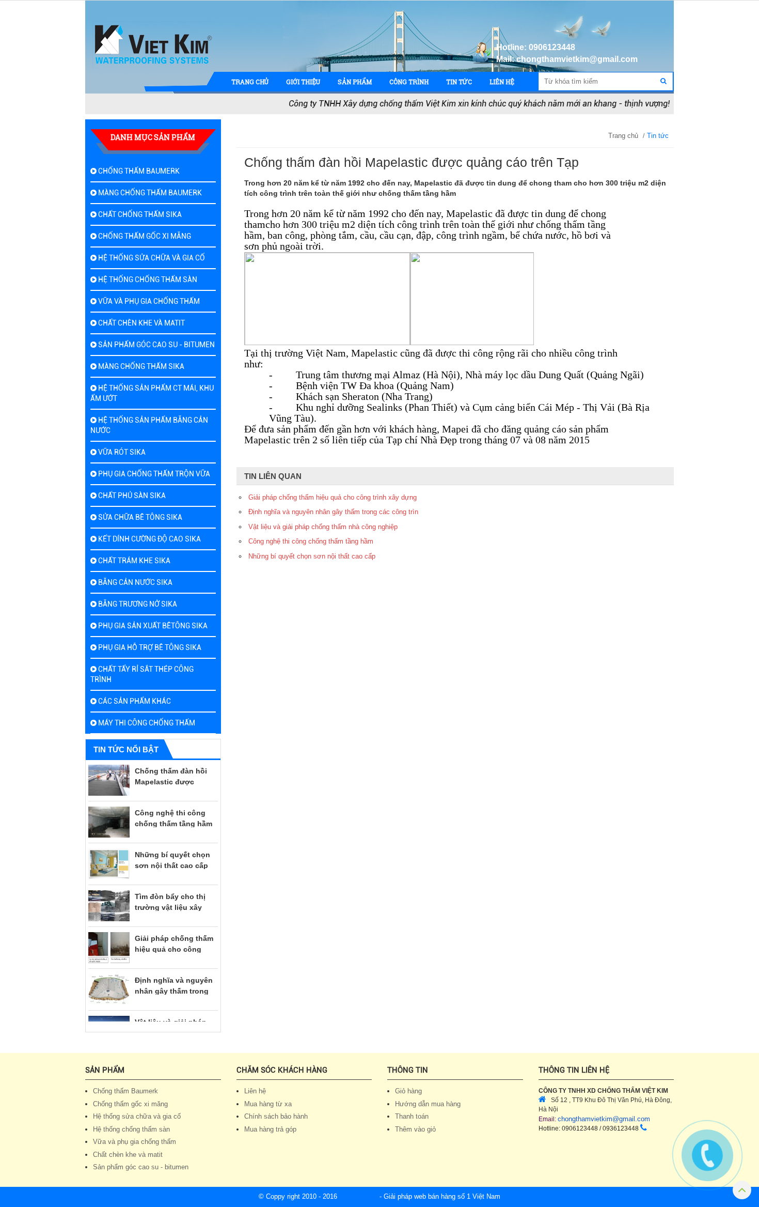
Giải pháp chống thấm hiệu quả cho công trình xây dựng (174, 937)
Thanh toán (412, 1116)
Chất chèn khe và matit (141, 323)
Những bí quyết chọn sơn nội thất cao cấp (311, 556)
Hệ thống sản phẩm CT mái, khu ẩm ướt (152, 393)
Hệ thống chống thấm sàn (147, 279)
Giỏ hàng (408, 1091)
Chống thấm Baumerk (138, 171)
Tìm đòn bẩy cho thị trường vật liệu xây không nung (170, 895)
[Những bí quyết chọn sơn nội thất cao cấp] (109, 851)
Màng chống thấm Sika (140, 366)
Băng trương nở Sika (137, 604)
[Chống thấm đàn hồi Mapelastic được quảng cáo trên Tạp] (109, 767)
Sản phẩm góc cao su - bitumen (156, 345)
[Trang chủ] (153, 45)
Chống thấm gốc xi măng (144, 236)
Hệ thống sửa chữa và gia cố (151, 258)
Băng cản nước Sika (134, 582)
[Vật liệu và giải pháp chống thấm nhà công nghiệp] (109, 1018)
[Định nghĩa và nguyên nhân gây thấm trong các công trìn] (109, 977)
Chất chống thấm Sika (139, 214)
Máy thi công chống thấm (146, 723)
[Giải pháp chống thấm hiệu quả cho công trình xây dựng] (109, 935)
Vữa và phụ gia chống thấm (148, 301)
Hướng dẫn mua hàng (428, 1104)
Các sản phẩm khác (134, 701)
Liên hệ (255, 1091)
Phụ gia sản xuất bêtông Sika (152, 626)
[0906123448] (707, 1155)
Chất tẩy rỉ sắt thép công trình (142, 674)
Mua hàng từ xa (268, 1104)
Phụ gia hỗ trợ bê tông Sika (149, 647)
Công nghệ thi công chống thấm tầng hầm (310, 541)
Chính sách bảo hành (276, 1116)
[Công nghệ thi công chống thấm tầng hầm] (109, 809)
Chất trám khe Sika (133, 560)
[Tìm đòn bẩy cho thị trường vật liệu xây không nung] (109, 893)
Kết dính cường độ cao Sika (149, 539)
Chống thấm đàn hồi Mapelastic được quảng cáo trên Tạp (171, 769)
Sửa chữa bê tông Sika (139, 517)
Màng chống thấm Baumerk (149, 193)
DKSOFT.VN (358, 1196)
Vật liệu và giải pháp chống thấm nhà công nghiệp (174, 1020)
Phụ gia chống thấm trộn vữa (153, 474)
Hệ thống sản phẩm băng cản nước (149, 425)
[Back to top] (742, 1192)
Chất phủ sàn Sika (131, 495)
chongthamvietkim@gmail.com (604, 1119)
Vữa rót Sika (121, 452)
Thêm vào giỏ (415, 1129)
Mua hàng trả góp (270, 1129)
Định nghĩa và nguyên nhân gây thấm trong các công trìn (174, 979)
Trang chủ (623, 136)
